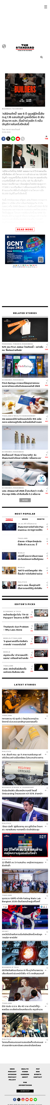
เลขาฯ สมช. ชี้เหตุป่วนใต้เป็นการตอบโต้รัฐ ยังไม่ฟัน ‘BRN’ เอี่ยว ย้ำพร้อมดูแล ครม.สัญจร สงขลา (30, 587)
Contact (38, 1077)
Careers (25, 1074)
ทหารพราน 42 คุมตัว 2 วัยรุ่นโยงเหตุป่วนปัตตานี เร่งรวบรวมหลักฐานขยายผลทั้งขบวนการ (20, 720)
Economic (18, 109)
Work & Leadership (23, 787)
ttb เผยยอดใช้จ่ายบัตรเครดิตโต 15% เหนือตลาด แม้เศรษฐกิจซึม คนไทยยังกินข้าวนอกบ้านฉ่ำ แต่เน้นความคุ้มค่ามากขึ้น (22, 420)
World (21, 553)
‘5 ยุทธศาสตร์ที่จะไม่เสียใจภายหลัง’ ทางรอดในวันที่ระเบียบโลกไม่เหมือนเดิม (15, 643)
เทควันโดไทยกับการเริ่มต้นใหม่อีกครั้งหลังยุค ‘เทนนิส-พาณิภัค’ (22, 936)
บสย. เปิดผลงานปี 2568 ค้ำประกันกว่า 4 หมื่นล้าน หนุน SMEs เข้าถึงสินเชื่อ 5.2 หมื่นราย (22, 492)
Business (6, 109)
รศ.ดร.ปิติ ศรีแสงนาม (27, 523)
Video (25, 1071)
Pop (38, 1069)
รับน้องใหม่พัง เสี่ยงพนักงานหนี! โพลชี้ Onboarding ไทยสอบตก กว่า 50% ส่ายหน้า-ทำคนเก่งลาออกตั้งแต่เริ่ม (22, 792)
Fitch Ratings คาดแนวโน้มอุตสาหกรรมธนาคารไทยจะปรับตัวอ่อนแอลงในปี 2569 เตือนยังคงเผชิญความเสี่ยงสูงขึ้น (21, 385)
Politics (22, 582)
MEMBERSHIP (25, 1091)
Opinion (12, 1074)
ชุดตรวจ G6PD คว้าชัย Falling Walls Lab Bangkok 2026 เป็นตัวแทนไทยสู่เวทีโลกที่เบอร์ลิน (21, 900)
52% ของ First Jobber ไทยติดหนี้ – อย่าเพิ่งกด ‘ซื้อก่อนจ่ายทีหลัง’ (22, 348)
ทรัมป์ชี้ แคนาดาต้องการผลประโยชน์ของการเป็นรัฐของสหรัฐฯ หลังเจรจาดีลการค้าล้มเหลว (30, 557)
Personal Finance (11, 344)
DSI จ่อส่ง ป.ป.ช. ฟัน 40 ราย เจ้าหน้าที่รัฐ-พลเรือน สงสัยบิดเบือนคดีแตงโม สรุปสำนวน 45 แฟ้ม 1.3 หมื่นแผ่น (22, 1008)
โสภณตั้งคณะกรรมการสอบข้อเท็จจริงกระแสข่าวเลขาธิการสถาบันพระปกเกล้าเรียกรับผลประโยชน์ (22, 1044)
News (12, 1069)
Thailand (7, 416)
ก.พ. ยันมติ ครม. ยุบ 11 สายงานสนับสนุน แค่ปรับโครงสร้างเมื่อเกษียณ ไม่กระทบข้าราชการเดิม (22, 756)
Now (38, 1071)
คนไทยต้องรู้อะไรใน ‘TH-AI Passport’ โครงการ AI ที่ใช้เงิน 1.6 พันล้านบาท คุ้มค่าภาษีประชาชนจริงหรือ (16, 616)
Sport (5, 931)
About (25, 1077)
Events (37, 1074)
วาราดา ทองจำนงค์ (12, 129)
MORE (25, 500)
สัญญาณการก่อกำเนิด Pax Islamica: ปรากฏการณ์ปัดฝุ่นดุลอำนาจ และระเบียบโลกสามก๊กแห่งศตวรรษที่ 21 (31, 528)
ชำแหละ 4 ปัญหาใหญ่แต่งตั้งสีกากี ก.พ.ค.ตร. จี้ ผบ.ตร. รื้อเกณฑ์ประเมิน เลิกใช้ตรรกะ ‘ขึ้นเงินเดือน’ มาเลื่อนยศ (30, 543)
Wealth (25, 1069)
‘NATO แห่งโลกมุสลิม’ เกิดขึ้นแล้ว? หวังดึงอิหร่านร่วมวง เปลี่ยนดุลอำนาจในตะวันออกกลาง (30, 572)
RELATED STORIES (25, 313)
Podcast (12, 1071)
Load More (25, 1051)
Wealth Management (25, 416)
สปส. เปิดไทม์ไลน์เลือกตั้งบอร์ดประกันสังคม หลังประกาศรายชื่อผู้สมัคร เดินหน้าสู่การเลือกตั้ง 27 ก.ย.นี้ (15, 670)
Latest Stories (25, 684)
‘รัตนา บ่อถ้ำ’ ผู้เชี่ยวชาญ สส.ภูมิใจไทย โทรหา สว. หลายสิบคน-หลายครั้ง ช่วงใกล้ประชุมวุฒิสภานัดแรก (22, 828)
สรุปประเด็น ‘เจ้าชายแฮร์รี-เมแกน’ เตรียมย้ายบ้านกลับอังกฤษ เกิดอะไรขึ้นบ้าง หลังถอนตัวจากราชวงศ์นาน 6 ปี (16, 657)
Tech (18, 611)
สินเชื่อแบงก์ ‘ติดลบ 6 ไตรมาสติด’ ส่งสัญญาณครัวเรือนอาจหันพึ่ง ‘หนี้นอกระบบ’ (21, 456)
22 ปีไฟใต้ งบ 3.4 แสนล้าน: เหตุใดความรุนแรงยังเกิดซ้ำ (22, 864)
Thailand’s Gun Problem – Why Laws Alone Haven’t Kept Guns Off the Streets (16, 628)
